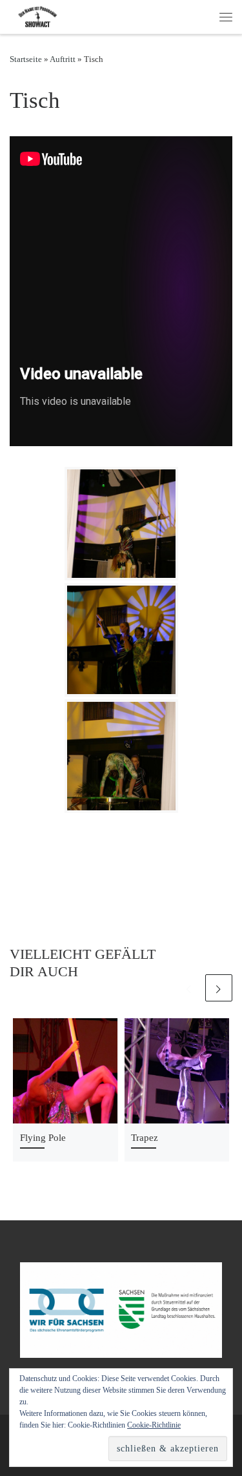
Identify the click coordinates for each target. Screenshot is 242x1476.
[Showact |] (39, 15)
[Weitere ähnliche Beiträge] (218, 987)
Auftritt (63, 59)
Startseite (26, 59)
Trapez (144, 1137)
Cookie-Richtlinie (154, 1425)
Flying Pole (43, 1137)
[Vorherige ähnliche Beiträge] (189, 987)
